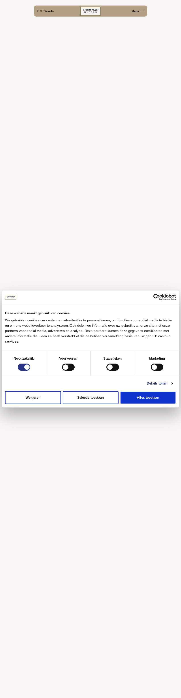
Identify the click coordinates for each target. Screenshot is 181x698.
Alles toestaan (148, 397)
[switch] (68, 367)
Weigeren (33, 397)
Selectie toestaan (90, 397)
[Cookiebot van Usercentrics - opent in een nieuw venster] (156, 297)
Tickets (48, 11)
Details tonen (157, 383)
